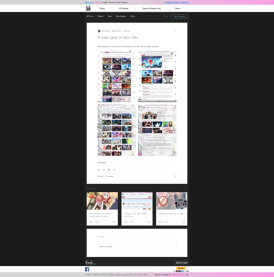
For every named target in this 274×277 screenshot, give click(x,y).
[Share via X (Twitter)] (104, 170)
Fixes (110, 16)
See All (185, 188)
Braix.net (89, 2)
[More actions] (175, 31)
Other (132, 16)
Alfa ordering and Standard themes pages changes (100, 214)
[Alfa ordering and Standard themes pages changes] (102, 201)
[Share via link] (114, 170)
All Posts (90, 16)
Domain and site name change (171, 213)
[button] (166, 16)
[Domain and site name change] (171, 201)
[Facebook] (87, 269)
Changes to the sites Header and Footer (135, 214)
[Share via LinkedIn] (109, 170)
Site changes (121, 16)
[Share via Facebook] (98, 170)
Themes (100, 16)
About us (185, 2)
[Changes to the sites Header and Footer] (137, 201)
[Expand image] (116, 76)
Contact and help (172, 2)
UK (187, 274)
